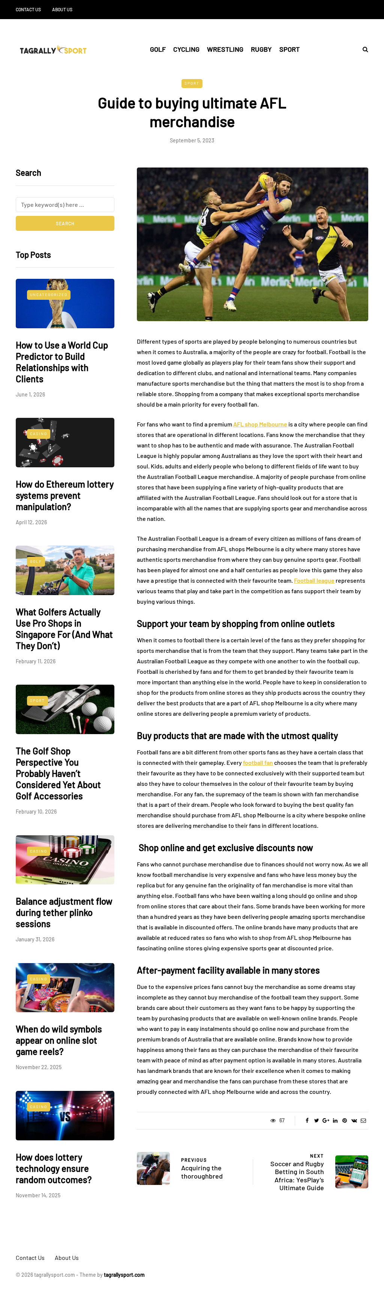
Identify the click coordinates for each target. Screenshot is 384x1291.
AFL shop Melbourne (260, 424)
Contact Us (28, 9)
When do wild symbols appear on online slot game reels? (59, 1040)
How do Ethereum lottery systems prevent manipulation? (65, 495)
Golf (158, 49)
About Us (62, 9)
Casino (38, 433)
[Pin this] (345, 1120)
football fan (258, 762)
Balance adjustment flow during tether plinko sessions (64, 912)
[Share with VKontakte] (354, 1120)
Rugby (261, 49)
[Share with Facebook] (307, 1120)
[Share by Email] (363, 1120)
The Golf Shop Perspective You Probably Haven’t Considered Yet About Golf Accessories (58, 773)
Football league (314, 580)
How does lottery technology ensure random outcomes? (54, 1168)
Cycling (186, 49)
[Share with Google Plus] (326, 1120)
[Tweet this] (316, 1120)
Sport (289, 49)
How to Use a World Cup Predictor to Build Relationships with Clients (62, 362)
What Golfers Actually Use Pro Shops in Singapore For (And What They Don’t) (64, 628)
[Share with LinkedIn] (335, 1120)
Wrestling (225, 49)
